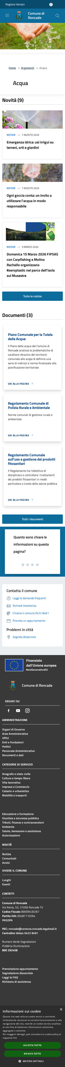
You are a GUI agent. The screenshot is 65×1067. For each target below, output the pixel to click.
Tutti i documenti (32, 519)
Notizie (11, 135)
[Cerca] (57, 16)
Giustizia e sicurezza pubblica (20, 818)
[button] (32, 1061)
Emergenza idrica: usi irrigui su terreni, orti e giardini (30, 144)
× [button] (61, 1009)
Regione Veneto (15, 4)
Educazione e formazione (18, 814)
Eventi (6, 884)
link (15, 1037)
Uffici (5, 738)
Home (12, 68)
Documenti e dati (12, 755)
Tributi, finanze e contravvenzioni (23, 822)
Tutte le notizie (32, 296)
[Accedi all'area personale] (51, 4)
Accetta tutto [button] (32, 1045)
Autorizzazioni (11, 835)
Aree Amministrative (15, 734)
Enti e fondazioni (12, 742)
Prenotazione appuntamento (20, 969)
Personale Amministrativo (18, 751)
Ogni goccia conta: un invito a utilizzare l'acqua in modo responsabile (29, 201)
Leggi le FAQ (10, 977)
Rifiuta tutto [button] (32, 1053)
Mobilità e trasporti (14, 795)
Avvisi (6, 862)
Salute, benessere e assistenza (21, 831)
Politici (6, 746)
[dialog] (32, 1036)
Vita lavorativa (11, 782)
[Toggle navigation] (7, 15)
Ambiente (8, 827)
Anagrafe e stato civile (16, 774)
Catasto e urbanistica (15, 791)
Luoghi (6, 880)
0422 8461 (31, 933)
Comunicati (9, 858)
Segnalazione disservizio (17, 973)
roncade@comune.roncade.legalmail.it (32, 929)
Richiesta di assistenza (16, 981)
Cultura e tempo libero (16, 778)
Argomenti (27, 68)
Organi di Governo (13, 729)
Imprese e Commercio (15, 787)
